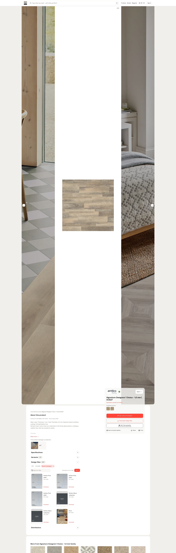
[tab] (32, 466)
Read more (33, 436)
